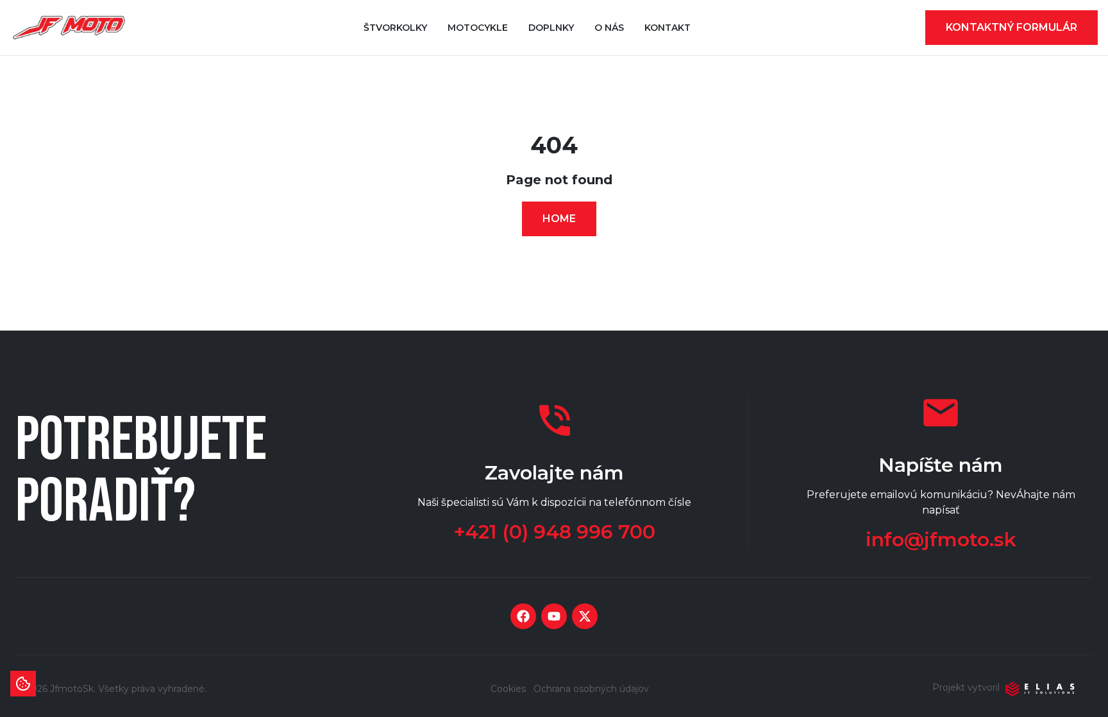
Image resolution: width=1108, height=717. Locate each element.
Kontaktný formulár (1011, 27)
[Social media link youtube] (554, 616)
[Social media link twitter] (585, 616)
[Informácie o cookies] (23, 683)
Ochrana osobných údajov (591, 689)
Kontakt (667, 27)
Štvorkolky (395, 27)
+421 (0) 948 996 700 (554, 532)
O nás (609, 27)
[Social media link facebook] (523, 616)
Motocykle (478, 27)
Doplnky (551, 27)
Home (559, 218)
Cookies (508, 689)
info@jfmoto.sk (941, 539)
